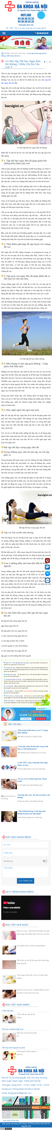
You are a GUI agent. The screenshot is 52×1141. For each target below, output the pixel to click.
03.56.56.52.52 (42, 33)
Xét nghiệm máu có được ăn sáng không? (31, 946)
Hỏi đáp (4, 834)
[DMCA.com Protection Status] (6, 1129)
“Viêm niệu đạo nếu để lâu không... (26, 1015)
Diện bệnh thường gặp (9, 824)
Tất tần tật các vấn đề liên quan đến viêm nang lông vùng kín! (33, 961)
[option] (26, 42)
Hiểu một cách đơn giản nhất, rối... (27, 1034)
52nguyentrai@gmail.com (19, 1093)
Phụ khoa (4, 827)
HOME (7, 53)
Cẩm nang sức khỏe (8, 832)
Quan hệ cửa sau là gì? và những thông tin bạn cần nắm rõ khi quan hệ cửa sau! (33, 991)
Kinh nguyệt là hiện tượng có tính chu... (27, 1052)
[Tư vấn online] (26, 714)
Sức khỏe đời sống (18, 53)
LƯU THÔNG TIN (25, 881)
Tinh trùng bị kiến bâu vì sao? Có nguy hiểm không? (32, 976)
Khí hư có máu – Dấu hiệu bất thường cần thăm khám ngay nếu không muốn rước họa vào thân (33, 932)
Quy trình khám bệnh (19, 891)
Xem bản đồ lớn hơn (11, 1120)
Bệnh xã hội (5, 829)
